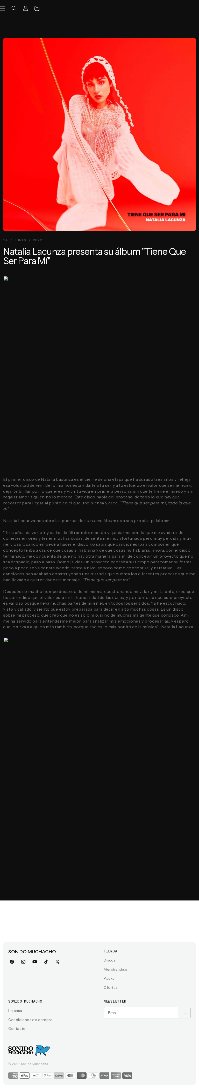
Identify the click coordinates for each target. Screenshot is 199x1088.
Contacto (17, 1028)
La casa (15, 1010)
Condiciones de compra (30, 1019)
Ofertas (110, 987)
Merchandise (115, 969)
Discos (110, 960)
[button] (14, 8)
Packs (109, 978)
